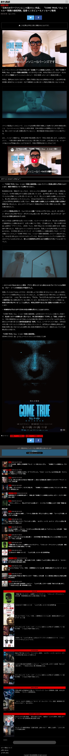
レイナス (12, 14)
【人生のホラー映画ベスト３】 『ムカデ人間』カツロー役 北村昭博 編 (28, 552)
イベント (11, 493)
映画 (7, 5)
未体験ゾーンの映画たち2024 (34, 436)
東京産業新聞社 (34, 755)
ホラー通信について (6, 747)
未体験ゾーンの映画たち (17, 436)
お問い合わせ (4, 750)
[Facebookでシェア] (38, 17)
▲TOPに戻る (5, 752)
